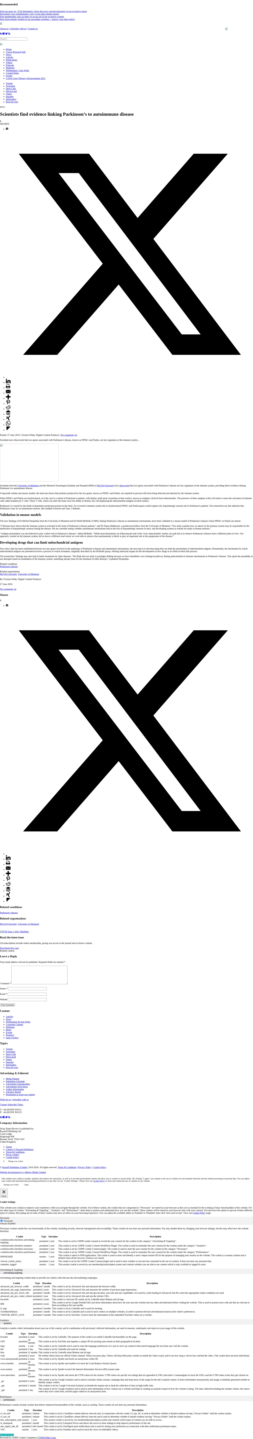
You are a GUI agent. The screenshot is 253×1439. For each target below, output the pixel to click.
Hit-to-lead (11, 1057)
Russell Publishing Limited (14, 1167)
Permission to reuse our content (20, 1094)
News (8, 1019)
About (9, 1147)
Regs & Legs (12, 102)
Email (3, 994)
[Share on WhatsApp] (8, 425)
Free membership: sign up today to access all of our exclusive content (32, 16)
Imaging (9, 96)
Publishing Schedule (15, 1081)
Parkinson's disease (9, 566)
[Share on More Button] (8, 398)
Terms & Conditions (15, 1152)
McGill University (105, 485)
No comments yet (69, 435)
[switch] (1, 1273)
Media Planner (12, 1079)
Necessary (8, 1221)
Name (3, 988)
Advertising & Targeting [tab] (11, 1270)
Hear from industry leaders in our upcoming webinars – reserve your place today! (37, 19)
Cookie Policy (12, 1157)
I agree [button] (26, 1185)
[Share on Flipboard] (8, 430)
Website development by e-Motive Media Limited (23, 1172)
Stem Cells (11, 88)
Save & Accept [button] (7, 1435)
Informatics (11, 99)
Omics (9, 94)
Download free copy (9, 948)
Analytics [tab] (4, 1320)
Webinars (10, 1027)
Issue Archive (12, 1037)
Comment (5, 983)
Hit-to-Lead (11, 91)
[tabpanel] (126, 1246)
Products (10, 1035)
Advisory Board (13, 1092)
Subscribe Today (15, 1104)
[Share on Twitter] (129, 377)
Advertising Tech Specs (17, 1086)
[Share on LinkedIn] (8, 382)
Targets (9, 83)
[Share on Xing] (8, 419)
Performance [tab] (6, 1397)
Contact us (33, 28)
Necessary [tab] (5, 1218)
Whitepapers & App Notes (18, 1022)
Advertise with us (18, 28)
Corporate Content (14, 1024)
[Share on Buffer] (8, 414)
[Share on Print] (8, 388)
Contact (3, 1104)
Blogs (8, 1030)
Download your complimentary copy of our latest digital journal (29, 14)
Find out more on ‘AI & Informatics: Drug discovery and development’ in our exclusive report (43, 11)
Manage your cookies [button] (15, 1161)
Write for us (5, 1099)
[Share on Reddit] (8, 409)
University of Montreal (28, 485)
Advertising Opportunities (18, 1084)
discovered (124, 485)
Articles (9, 1016)
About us (4, 28)
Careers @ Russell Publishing (19, 1149)
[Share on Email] (8, 393)
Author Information (15, 1089)
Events (9, 1032)
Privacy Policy (12, 1154)
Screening (10, 86)
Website (3, 999)
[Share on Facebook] (7, 129)
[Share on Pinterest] (8, 403)
